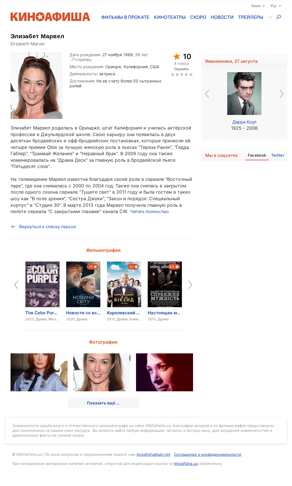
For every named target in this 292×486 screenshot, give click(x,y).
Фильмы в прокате (125, 17)
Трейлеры (250, 17)
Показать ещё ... (103, 402)
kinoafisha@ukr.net (154, 454)
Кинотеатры (170, 17)
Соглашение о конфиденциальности (207, 454)
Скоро (198, 17)
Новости (222, 17)
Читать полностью (149, 211)
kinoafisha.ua (186, 463)
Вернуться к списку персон (47, 226)
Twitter (277, 155)
